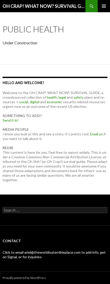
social (23, 102)
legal (62, 97)
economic (54, 102)
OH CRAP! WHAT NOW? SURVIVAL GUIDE (44, 6)
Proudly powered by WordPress (24, 278)
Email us (96, 134)
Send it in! (11, 120)
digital (34, 102)
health (52, 97)
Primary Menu (104, 6)
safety (78, 97)
